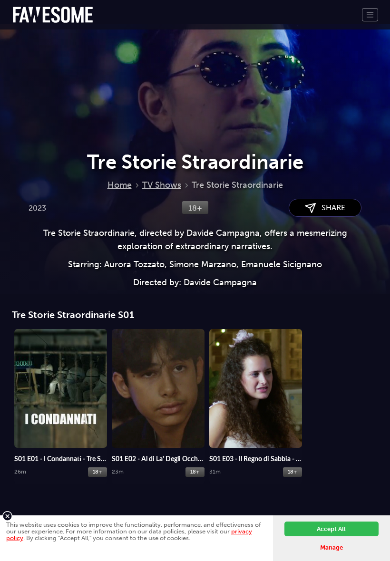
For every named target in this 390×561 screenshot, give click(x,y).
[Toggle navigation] (370, 14)
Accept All (331, 528)
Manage (331, 547)
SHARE (330, 207)
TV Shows (161, 185)
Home (119, 185)
